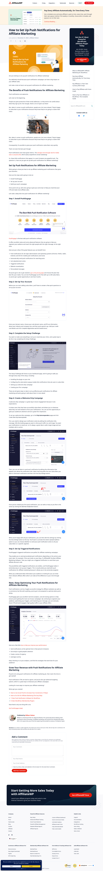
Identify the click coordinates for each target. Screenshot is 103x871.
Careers (10, 831)
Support (76, 817)
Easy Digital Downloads (14, 851)
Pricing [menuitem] (43, 3)
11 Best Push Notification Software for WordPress (25, 698)
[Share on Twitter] (16, 41)
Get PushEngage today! (16, 708)
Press (9, 819)
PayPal (10, 853)
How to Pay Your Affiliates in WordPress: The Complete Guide (80, 96)
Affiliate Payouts (34, 828)
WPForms (54, 849)
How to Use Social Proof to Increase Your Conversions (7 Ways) (29, 693)
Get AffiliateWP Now (82, 60)
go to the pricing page (37, 273)
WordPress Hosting (78, 824)
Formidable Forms (56, 851)
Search (92, 106)
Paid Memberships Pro (35, 856)
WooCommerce (12, 849)
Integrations (77, 822)
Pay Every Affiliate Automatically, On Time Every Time (81, 78)
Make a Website (78, 828)
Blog (9, 824)
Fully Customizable (56, 829)
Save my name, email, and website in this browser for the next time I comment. (34, 767)
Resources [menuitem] (71, 3)
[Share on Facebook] (11, 41)
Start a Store (77, 831)
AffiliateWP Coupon (44, 868)
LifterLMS (76, 851)
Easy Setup (32, 817)
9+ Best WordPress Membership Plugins (22, 701)
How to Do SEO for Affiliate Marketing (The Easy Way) (26, 695)
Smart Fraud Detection (35, 822)
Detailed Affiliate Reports (36, 826)
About (9, 817)
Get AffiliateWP (89, 3)
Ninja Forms (55, 856)
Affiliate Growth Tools (57, 824)
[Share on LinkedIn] (20, 41)
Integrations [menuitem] (52, 3)
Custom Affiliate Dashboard (58, 817)
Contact (10, 826)
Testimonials (11, 822)
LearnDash (76, 849)
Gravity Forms (55, 853)
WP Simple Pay (12, 856)
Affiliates (10, 828)
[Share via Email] (25, 41)
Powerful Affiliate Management (37, 824)
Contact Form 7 (55, 858)
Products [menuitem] (35, 3)
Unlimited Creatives (57, 822)
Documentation (77, 819)
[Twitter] (84, 116)
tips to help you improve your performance (33, 645)
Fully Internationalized (57, 826)
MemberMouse (34, 851)
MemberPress (33, 849)
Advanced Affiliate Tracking (36, 819)
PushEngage (12, 238)
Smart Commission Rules (58, 819)
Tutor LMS (76, 853)
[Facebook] (79, 116)
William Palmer (34, 38)
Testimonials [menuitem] (63, 3)
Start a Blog (77, 826)
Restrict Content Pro (35, 853)
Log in (80, 3)
